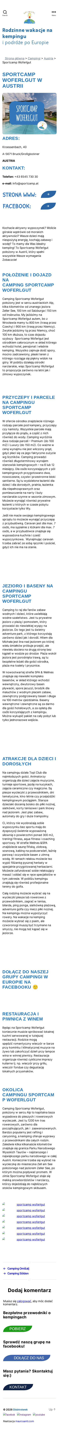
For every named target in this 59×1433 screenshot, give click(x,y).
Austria (48, 58)
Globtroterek (20, 1409)
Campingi (34, 58)
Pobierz (17, 1329)
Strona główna (14, 58)
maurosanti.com (24, 1421)
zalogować (24, 1301)
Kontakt (18, 1387)
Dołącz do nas (29, 1358)
